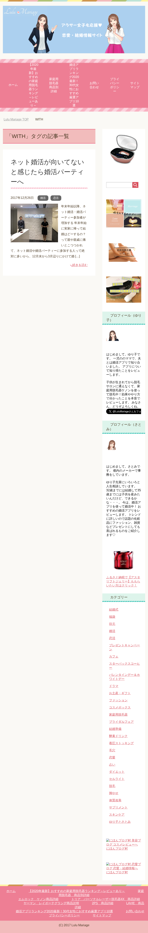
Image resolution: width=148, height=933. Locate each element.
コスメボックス (120, 707)
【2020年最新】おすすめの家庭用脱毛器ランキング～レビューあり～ (33, 85)
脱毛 (112, 786)
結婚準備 (115, 729)
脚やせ (113, 793)
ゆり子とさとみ (120, 822)
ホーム (13, 84)
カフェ (113, 656)
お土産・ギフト (120, 693)
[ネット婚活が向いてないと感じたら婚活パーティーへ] (34, 239)
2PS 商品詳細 (102, 903)
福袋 (112, 617)
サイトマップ (135, 85)
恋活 (56, 198)
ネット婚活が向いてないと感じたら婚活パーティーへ (47, 172)
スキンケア (116, 814)
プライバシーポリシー (114, 85)
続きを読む (80, 265)
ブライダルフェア (121, 722)
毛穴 (112, 750)
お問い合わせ (94, 85)
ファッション (118, 700)
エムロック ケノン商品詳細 (38, 899)
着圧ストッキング (121, 743)
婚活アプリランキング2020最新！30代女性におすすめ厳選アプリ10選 (74, 85)
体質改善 (115, 800)
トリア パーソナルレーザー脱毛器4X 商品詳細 (105, 899)
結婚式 (113, 609)
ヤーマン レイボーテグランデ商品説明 (51, 903)
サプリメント (118, 807)
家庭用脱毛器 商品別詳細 (55, 85)
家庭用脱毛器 (118, 714)
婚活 (43, 198)
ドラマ (113, 686)
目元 (112, 624)
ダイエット (116, 772)
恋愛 (112, 757)
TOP (19, 119)
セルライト (116, 779)
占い (112, 764)
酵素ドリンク (118, 736)
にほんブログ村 (117, 848)
